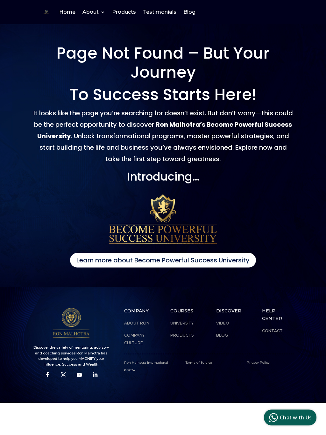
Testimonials (159, 12)
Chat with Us (296, 417)
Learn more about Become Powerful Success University (163, 260)
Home (67, 12)
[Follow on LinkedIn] (95, 375)
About (90, 12)
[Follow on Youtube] (79, 375)
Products (124, 12)
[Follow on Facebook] (47, 375)
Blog (189, 12)
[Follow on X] (63, 375)
